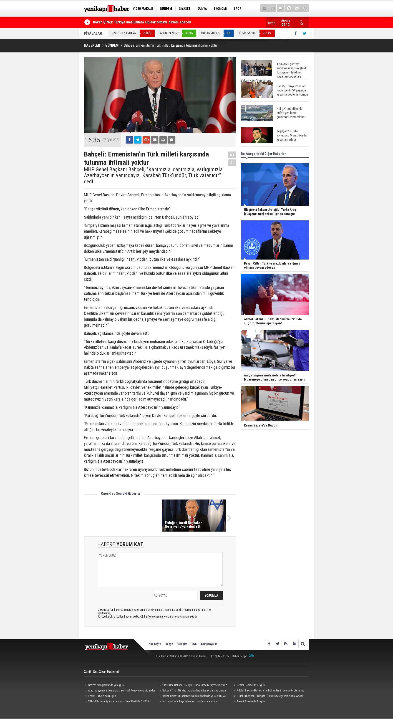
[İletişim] (297, 8)
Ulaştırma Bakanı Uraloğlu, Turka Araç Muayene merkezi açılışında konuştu (192, 685)
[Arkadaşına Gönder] (154, 140)
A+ (232, 155)
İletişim (182, 644)
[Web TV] (281, 8)
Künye (169, 644)
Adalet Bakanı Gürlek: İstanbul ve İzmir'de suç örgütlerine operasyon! (268, 691)
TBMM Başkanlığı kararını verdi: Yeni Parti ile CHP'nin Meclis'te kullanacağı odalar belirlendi (117, 702)
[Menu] (264, 8)
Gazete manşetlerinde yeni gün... (107, 685)
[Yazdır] (163, 140)
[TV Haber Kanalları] (272, 8)
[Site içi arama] (305, 8)
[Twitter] (137, 140)
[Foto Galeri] (289, 8)
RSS (194, 644)
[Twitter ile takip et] (304, 33)
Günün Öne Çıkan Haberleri (101, 672)
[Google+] (146, 140)
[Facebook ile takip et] (295, 33)
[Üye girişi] (294, 643)
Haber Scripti (239, 656)
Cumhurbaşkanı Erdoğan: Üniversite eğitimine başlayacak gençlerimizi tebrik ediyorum (267, 696)
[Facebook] (129, 140)
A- (232, 163)
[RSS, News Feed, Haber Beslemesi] (286, 643)
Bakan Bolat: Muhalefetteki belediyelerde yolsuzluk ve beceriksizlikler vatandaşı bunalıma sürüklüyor (192, 696)
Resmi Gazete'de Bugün (251, 685)
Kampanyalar (209, 644)
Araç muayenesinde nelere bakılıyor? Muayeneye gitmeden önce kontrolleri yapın (120, 691)
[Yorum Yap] (171, 140)
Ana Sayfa (155, 644)
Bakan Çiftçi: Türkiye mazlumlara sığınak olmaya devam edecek (142, 22)
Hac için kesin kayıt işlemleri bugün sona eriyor (189, 701)
